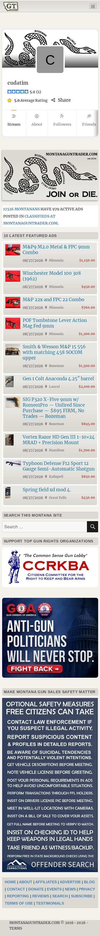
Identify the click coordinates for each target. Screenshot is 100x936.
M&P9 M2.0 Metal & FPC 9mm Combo (56, 249)
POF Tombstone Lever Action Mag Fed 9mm (55, 323)
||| (93, 6)
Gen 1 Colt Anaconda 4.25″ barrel (58, 379)
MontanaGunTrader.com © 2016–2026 (47, 923)
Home (10, 882)
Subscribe (82, 896)
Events (54, 889)
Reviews (40, 896)
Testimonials (50, 903)
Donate (36, 889)
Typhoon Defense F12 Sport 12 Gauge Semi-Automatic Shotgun (59, 466)
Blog (89, 882)
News (70, 889)
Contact (16, 889)
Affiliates (46, 882)
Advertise (70, 882)
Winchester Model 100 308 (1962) (52, 276)
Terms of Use (19, 903)
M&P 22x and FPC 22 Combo (53, 300)
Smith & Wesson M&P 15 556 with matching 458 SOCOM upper (54, 352)
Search (60, 896)
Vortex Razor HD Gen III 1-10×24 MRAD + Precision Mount (59, 439)
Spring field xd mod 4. (47, 490)
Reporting (18, 896)
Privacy (87, 889)
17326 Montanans (21, 209)
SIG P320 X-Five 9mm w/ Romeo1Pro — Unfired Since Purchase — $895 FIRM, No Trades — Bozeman (54, 408)
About (25, 882)
